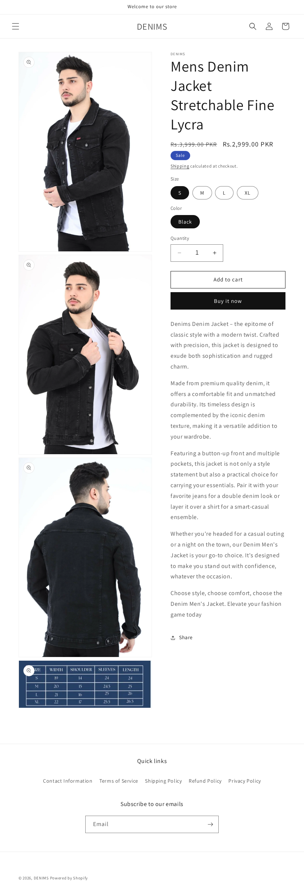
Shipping (180, 166)
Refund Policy (205, 780)
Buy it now (228, 300)
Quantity (180, 238)
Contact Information (67, 780)
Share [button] (186, 637)
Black (185, 221)
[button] (15, 26)
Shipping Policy (163, 780)
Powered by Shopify (69, 878)
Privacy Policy (244, 780)
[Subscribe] (210, 824)
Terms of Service (118, 780)
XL (248, 192)
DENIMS (41, 878)
